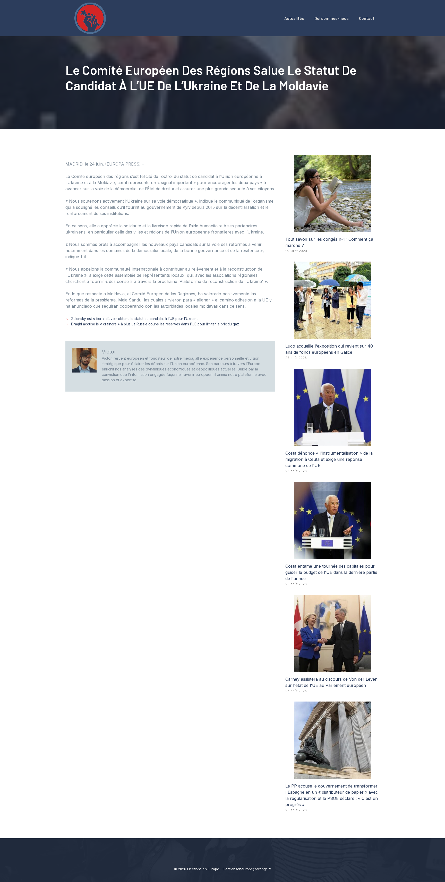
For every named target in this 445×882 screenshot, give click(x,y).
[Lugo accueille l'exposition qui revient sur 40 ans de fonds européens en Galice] (332, 335)
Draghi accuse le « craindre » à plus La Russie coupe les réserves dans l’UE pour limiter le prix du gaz (155, 324)
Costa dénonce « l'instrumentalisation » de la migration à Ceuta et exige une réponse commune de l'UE (329, 459)
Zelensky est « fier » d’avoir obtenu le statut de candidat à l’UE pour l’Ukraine (135, 319)
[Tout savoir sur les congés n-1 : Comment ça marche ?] (332, 228)
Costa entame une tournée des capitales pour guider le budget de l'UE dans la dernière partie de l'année (331, 572)
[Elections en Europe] (91, 17)
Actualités (294, 18)
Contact (366, 18)
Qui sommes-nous (331, 18)
